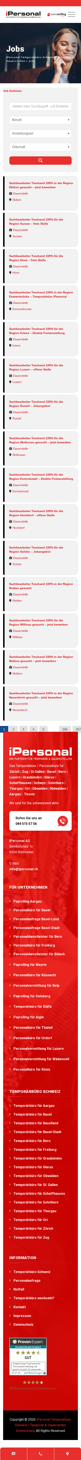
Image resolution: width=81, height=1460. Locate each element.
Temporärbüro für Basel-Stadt (37, 1132)
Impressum (22, 1316)
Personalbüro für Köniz (32, 1069)
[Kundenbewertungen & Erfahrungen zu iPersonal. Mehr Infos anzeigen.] (28, 1356)
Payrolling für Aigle (29, 1017)
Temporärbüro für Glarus (33, 1167)
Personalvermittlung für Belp (37, 985)
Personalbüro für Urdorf (33, 1038)
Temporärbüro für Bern (32, 1141)
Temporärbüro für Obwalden (36, 1176)
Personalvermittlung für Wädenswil (42, 1059)
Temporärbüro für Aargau (34, 1106)
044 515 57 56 (26, 824)
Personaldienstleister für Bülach (40, 954)
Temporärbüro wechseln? (34, 1298)
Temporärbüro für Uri (31, 1220)
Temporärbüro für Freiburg (35, 1150)
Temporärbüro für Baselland (36, 1123)
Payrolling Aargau (28, 901)
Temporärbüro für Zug (31, 1237)
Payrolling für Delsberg (32, 996)
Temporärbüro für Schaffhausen (39, 1194)
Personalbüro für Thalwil (33, 1028)
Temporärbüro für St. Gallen (36, 1185)
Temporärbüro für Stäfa (33, 1007)
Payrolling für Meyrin (30, 965)
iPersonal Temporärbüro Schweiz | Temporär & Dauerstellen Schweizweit (43, 1425)
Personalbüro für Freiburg (34, 945)
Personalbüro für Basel (32, 910)
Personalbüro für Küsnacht (35, 975)
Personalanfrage (27, 1281)
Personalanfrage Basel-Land (36, 919)
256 (65, 729)
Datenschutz (23, 1325)
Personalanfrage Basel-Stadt (37, 928)
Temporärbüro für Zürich (33, 1229)
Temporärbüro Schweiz (32, 1272)
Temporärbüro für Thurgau (35, 1211)
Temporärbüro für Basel (33, 1114)
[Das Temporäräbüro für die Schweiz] (23, 14)
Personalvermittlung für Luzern (39, 1049)
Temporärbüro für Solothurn (36, 1202)
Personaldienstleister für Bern (38, 937)
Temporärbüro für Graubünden (38, 1158)
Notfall (19, 1289)
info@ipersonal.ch (23, 869)
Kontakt (20, 1307)
